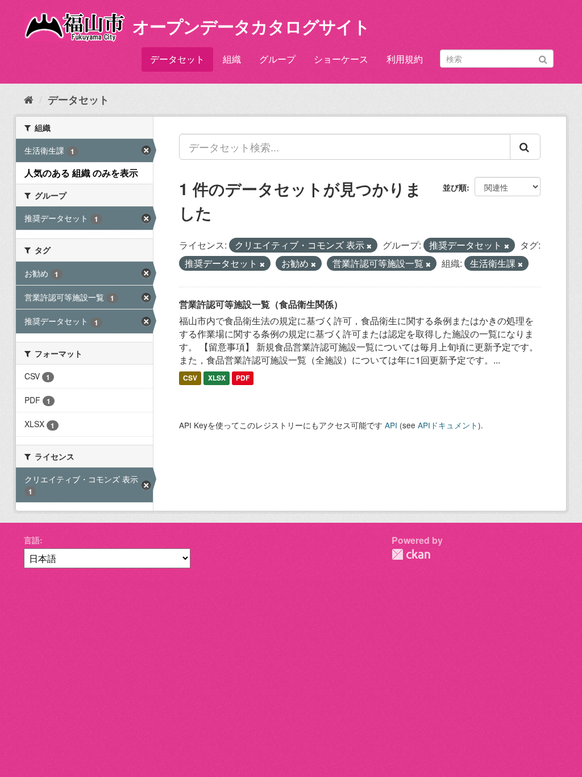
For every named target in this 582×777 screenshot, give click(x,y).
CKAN (411, 554)
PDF (243, 378)
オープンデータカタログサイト (251, 26)
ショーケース (341, 58)
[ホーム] (29, 99)
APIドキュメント (448, 425)
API (391, 425)
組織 (232, 58)
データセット (177, 58)
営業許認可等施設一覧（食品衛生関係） (261, 304)
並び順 (455, 187)
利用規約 (404, 58)
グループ (277, 58)
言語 (32, 539)
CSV (190, 378)
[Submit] (543, 58)
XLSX (217, 378)
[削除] (369, 245)
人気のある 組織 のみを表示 (81, 172)
